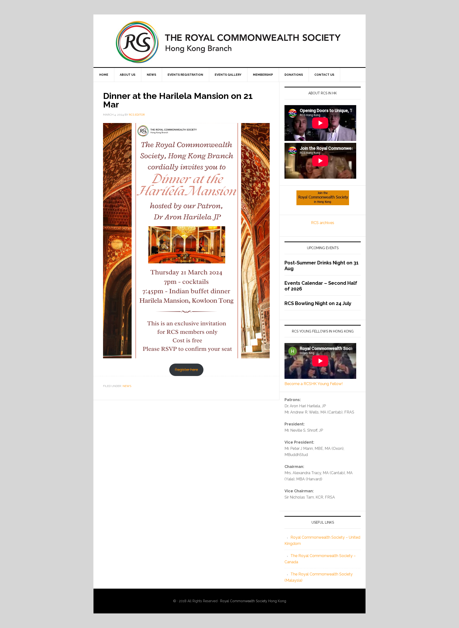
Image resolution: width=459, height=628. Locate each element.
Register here (186, 369)
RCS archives (322, 222)
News (127, 386)
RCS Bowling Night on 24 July (317, 303)
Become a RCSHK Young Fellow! (313, 383)
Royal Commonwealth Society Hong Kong (253, 601)
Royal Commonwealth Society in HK (229, 42)
